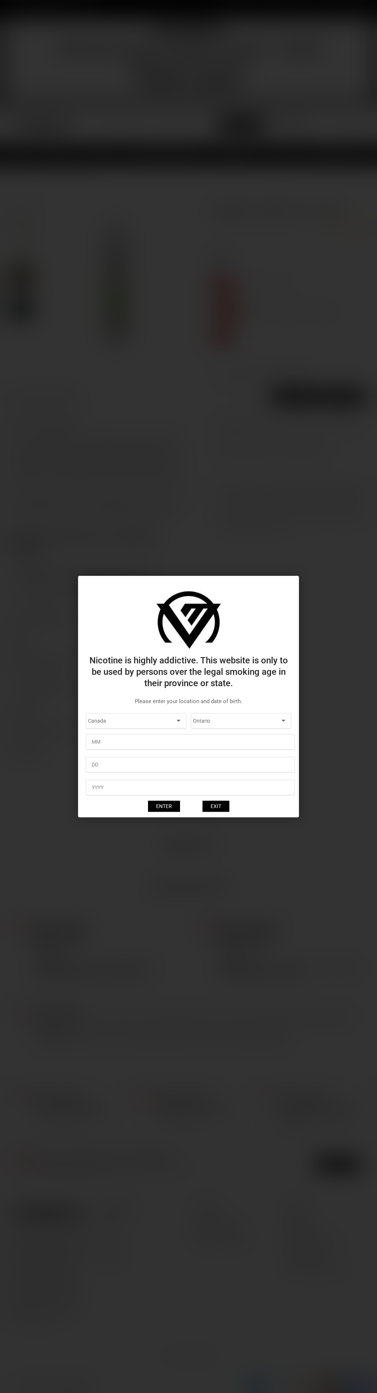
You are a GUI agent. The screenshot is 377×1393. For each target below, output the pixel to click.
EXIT (216, 806)
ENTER (164, 806)
